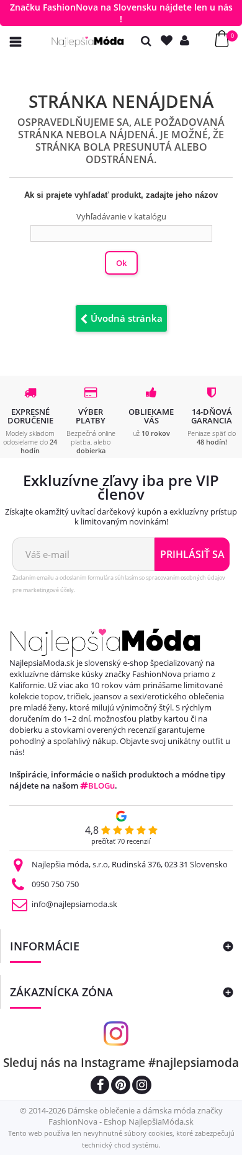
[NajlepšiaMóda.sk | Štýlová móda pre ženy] (87, 42)
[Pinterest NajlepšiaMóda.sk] (120, 1086)
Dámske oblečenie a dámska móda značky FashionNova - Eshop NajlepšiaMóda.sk (135, 1116)
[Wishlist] (169, 40)
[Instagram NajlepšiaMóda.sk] (141, 1086)
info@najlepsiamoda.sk (74, 903)
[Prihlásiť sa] (187, 40)
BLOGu (101, 785)
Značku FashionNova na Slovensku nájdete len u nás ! (121, 13)
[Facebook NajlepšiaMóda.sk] (100, 1086)
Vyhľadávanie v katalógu (121, 216)
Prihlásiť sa (192, 554)
